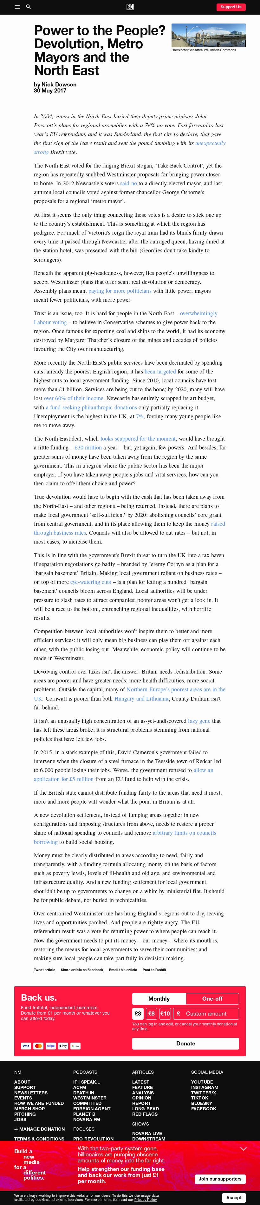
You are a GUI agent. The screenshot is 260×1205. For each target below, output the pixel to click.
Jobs (20, 1119)
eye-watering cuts (90, 581)
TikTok (199, 1098)
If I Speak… (87, 1082)
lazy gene (199, 720)
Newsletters (31, 1093)
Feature (142, 1087)
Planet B (84, 1114)
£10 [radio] (165, 1013)
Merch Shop (29, 1109)
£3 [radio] (138, 1013)
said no (128, 183)
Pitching (25, 1114)
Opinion (141, 1098)
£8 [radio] (151, 1013)
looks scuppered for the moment (138, 438)
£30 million (88, 447)
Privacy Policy (145, 1200)
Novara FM (86, 1119)
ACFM (80, 1087)
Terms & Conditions (39, 1139)
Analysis (143, 1093)
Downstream (149, 1139)
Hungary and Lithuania (141, 698)
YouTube (202, 1082)
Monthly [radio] (159, 998)
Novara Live (147, 1133)
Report (141, 1103)
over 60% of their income (73, 398)
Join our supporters (220, 1179)
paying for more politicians (120, 290)
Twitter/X (203, 1093)
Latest (140, 1082)
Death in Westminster (90, 1095)
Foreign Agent (92, 1109)
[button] (19, 7)
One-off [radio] (212, 998)
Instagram (204, 1087)
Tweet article (44, 970)
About (22, 1082)
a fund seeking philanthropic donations (91, 407)
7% (139, 416)
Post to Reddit (154, 970)
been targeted (160, 371)
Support (25, 1087)
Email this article (123, 970)
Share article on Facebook (82, 970)
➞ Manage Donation (39, 1129)
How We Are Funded (39, 1103)
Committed (87, 1103)
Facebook (203, 1109)
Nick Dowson (59, 84)
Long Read (145, 1109)
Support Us (231, 6)
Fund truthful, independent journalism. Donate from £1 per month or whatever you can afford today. (65, 1013)
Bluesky (201, 1103)
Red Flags (145, 1114)
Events (23, 1098)
